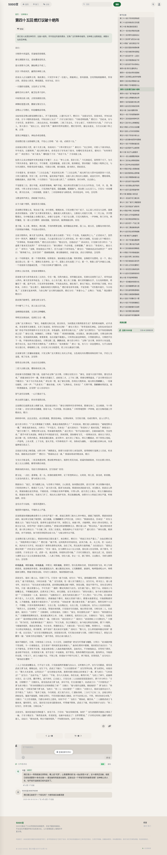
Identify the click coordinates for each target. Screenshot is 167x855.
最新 (102, 764)
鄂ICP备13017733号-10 (38, 849)
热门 (37, 4)
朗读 (21, 29)
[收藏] (103, 726)
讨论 (47, 4)
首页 (27, 4)
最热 (109, 764)
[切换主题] (153, 4)
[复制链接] (109, 726)
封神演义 (24, 14)
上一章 (50, 736)
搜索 (117, 4)
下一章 (76, 736)
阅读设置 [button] (123, 322)
